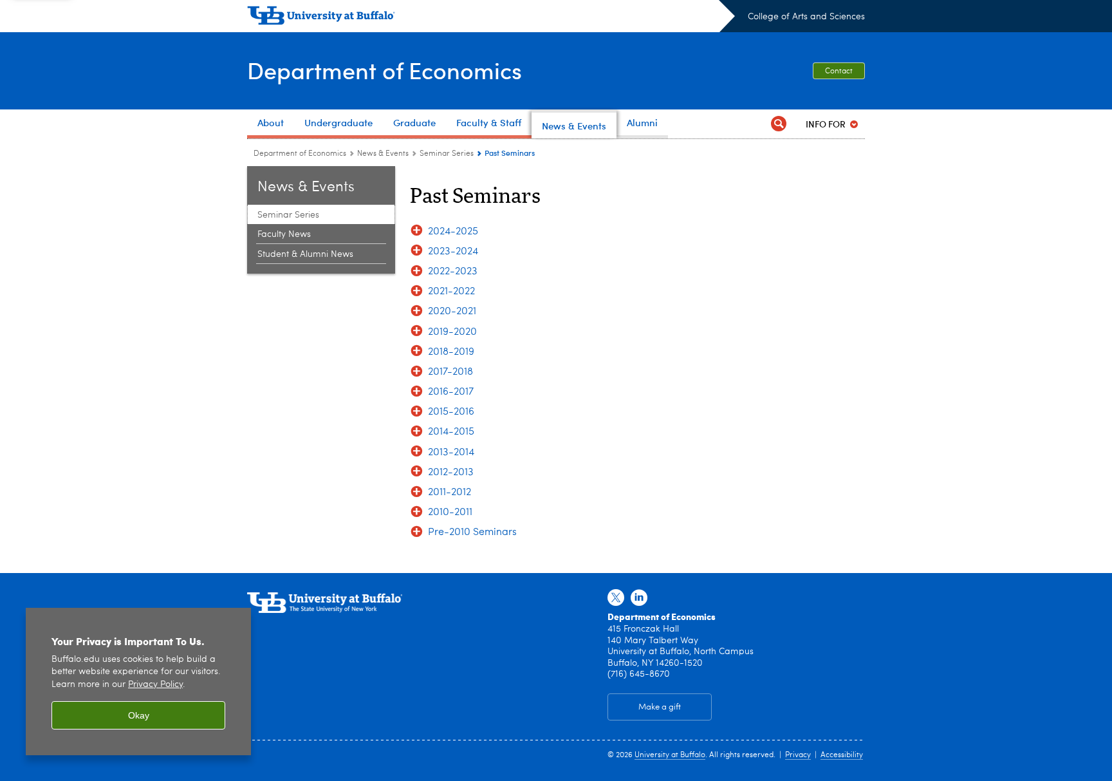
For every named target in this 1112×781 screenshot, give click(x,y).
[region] (138, 681)
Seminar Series (447, 154)
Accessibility (841, 755)
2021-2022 (451, 292)
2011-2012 (449, 492)
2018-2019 (451, 352)
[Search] (778, 123)
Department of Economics (384, 70)
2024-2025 (453, 232)
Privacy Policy (155, 685)
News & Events (383, 154)
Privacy (798, 755)
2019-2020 (452, 332)
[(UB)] (491, 18)
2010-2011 (450, 512)
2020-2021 (452, 311)
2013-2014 (451, 452)
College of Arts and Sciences (806, 16)
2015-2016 (451, 412)
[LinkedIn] (639, 598)
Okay (138, 715)
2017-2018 (450, 372)
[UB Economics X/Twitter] (615, 598)
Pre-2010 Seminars (472, 532)
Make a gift (659, 707)
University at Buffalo (670, 755)
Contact (839, 71)
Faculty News (284, 234)
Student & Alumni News (305, 254)
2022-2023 (452, 272)
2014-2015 (451, 432)
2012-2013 (451, 472)
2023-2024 (453, 252)
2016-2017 (451, 392)
